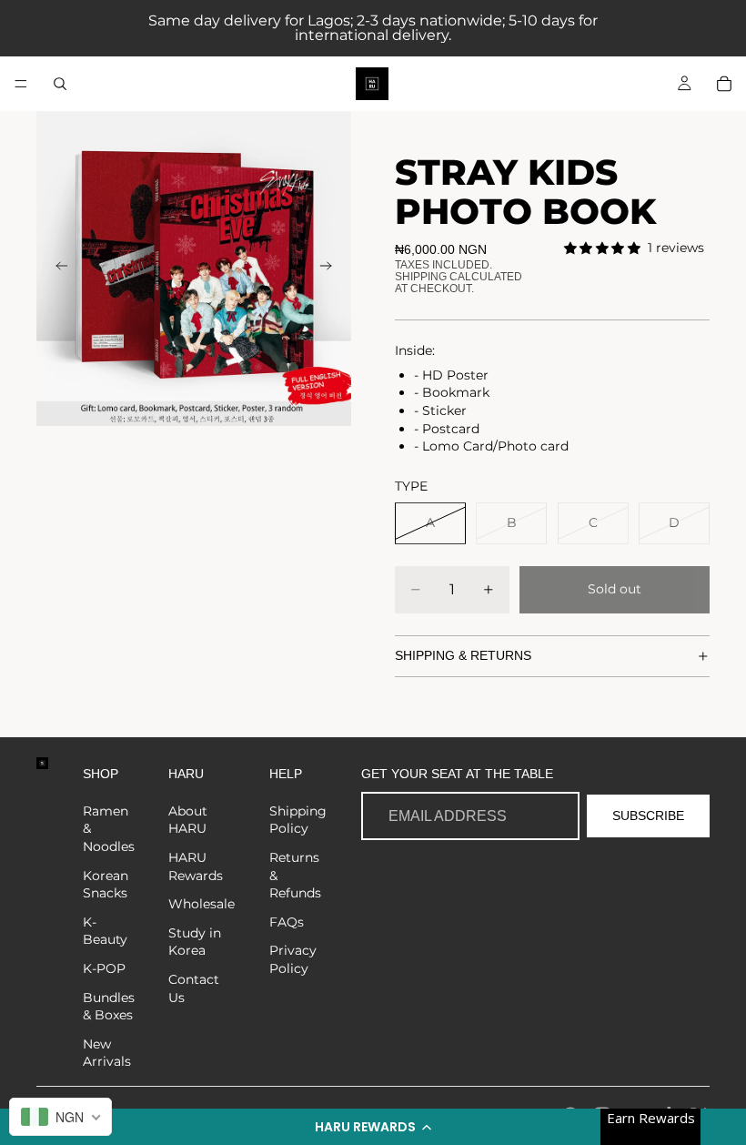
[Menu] (21, 84)
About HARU (187, 820)
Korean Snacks (105, 884)
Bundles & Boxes (109, 1006)
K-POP (104, 968)
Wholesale (201, 904)
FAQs (286, 922)
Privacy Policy (293, 959)
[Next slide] (331, 268)
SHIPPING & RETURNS (463, 655)
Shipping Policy (298, 820)
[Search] (60, 84)
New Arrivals (107, 1053)
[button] (373, 1127)
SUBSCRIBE (648, 815)
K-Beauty (105, 931)
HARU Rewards (195, 866)
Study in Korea (194, 942)
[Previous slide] (56, 268)
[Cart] (724, 84)
